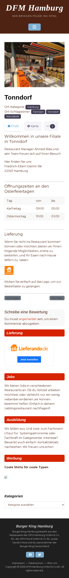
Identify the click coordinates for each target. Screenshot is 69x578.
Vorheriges (12, 298)
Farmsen (38, 111)
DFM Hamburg (34, 7)
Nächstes (57, 298)
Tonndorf (53, 111)
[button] (51, 126)
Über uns (52, 563)
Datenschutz (35, 563)
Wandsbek (12, 116)
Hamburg (33, 107)
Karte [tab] (35, 126)
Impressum (18, 563)
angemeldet (28, 319)
